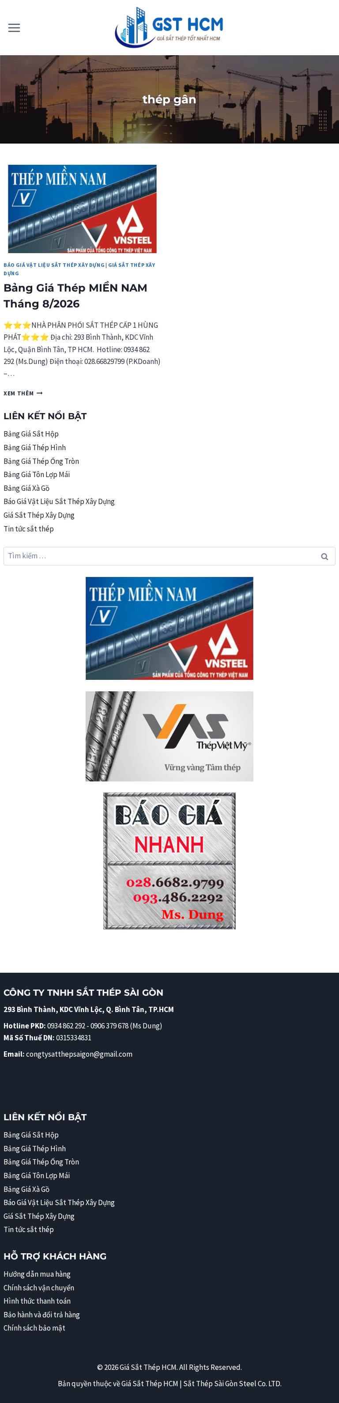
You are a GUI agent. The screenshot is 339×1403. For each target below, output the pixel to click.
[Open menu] (14, 27)
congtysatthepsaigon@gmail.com (79, 1054)
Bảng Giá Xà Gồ (26, 488)
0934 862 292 (66, 1026)
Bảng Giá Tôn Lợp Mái (37, 474)
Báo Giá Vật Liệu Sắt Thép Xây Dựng (54, 265)
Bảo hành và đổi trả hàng (42, 1315)
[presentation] (82, 209)
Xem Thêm (23, 393)
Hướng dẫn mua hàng (37, 1274)
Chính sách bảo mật (34, 1328)
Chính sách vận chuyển (39, 1288)
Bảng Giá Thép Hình (35, 447)
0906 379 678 (110, 1026)
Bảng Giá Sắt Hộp (31, 434)
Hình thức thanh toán (37, 1301)
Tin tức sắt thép (29, 529)
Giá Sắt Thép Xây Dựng (39, 515)
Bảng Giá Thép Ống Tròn (41, 461)
